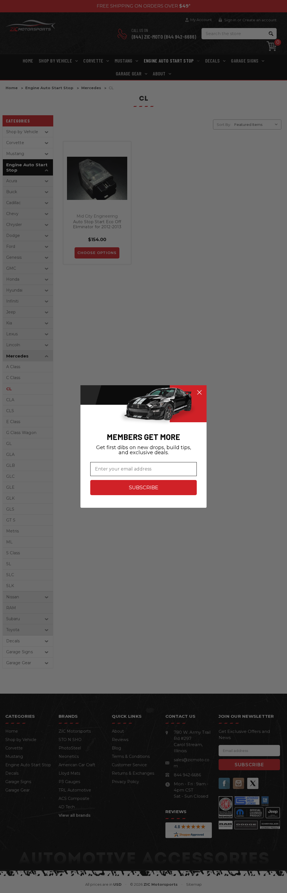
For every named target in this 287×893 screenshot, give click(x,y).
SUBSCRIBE (143, 487)
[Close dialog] (199, 392)
